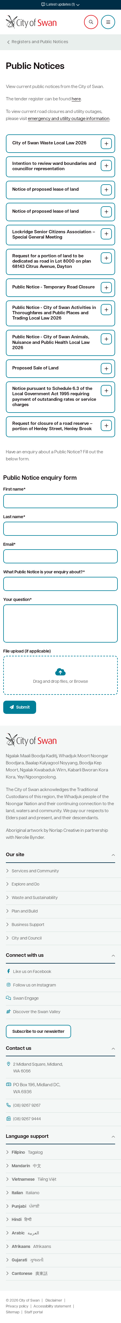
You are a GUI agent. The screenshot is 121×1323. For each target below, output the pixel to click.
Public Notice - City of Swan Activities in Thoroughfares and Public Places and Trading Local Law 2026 (54, 313)
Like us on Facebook (32, 972)
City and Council (27, 938)
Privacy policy (17, 1306)
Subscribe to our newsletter (38, 1032)
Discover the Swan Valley (36, 1012)
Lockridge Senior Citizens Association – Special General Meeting (53, 235)
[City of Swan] (31, 22)
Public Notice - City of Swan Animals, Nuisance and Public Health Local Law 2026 (51, 342)
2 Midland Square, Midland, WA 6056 (38, 1068)
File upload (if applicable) (27, 651)
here (76, 99)
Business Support (28, 925)
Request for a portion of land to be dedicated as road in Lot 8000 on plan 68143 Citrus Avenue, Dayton (51, 261)
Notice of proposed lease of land (45, 189)
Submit (22, 707)
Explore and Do (25, 884)
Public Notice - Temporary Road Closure (53, 287)
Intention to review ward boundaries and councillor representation (54, 166)
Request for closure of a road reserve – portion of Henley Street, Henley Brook (52, 426)
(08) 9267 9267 (27, 1106)
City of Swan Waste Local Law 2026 (49, 143)
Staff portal (33, 1312)
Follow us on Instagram (34, 985)
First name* (14, 489)
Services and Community (35, 871)
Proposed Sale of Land (35, 368)
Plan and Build (25, 911)
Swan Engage (26, 998)
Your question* (17, 600)
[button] (60, 5)
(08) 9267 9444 (27, 1119)
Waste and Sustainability (35, 898)
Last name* (14, 517)
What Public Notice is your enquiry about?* (44, 572)
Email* (9, 545)
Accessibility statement (52, 1306)
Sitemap (12, 1312)
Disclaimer (54, 1300)
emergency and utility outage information (69, 119)
